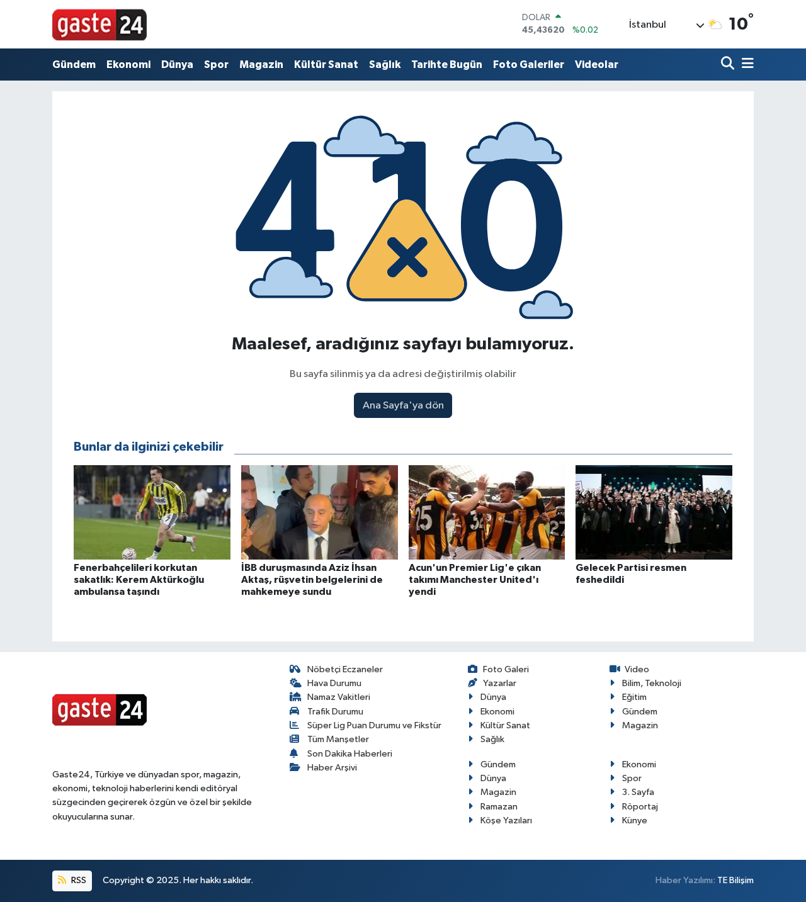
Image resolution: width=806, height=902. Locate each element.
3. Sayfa (638, 792)
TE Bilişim (735, 880)
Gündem (74, 64)
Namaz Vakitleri (338, 697)
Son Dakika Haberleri (349, 753)
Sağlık (384, 64)
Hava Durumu (334, 683)
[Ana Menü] (745, 64)
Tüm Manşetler (338, 739)
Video (637, 669)
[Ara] (729, 64)
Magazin (261, 64)
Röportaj (640, 806)
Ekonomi (128, 64)
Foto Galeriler (528, 64)
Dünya (177, 64)
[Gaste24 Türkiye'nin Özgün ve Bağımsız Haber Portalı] (99, 24)
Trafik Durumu (335, 711)
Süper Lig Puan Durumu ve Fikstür (374, 725)
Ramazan (499, 806)
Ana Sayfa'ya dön (403, 405)
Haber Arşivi (332, 767)
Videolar (596, 64)
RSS (77, 880)
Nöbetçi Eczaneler (345, 669)
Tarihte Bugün (446, 64)
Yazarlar (499, 683)
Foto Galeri (506, 669)
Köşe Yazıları (506, 820)
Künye (634, 820)
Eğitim (634, 697)
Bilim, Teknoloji (651, 683)
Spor (216, 64)
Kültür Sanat (326, 64)
